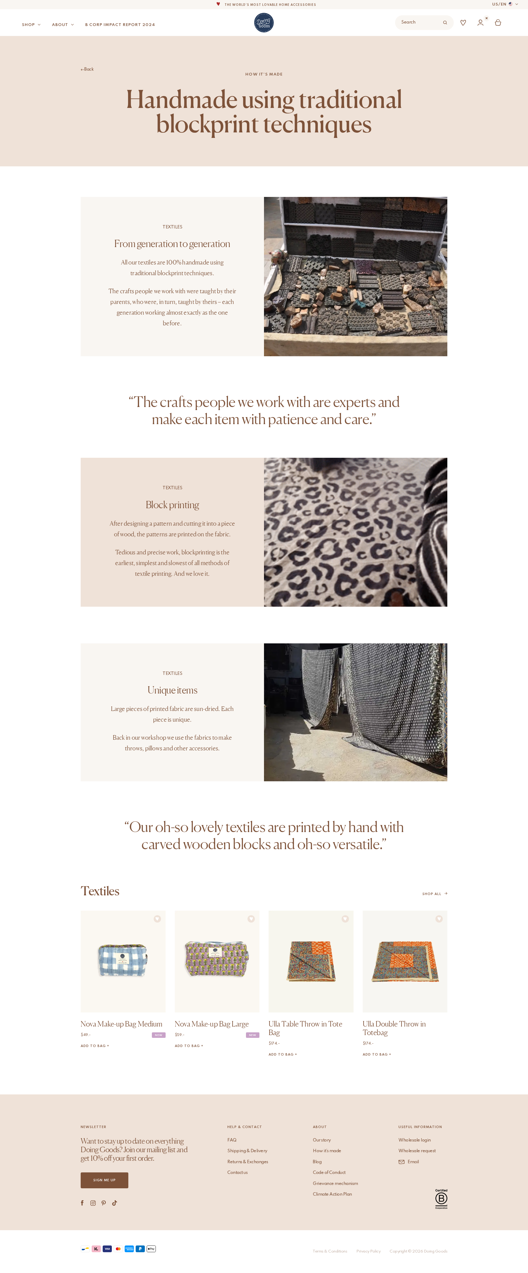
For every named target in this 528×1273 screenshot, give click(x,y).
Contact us (237, 1173)
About (60, 25)
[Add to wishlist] (157, 919)
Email (413, 1162)
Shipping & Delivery (247, 1151)
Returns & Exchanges (247, 1162)
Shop (28, 25)
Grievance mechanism (335, 1184)
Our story (322, 1140)
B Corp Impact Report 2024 (120, 25)
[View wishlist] (464, 23)
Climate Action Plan (332, 1194)
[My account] (482, 23)
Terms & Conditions (330, 1251)
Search (408, 22)
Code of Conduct (329, 1173)
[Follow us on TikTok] (114, 1203)
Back (89, 69)
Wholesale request (417, 1151)
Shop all (432, 894)
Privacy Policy (368, 1251)
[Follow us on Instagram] (93, 1203)
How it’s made (327, 1151)
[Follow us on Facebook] (82, 1203)
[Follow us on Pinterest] (103, 1203)
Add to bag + (95, 1046)
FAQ (232, 1140)
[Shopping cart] (499, 23)
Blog (317, 1162)
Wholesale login (414, 1140)
